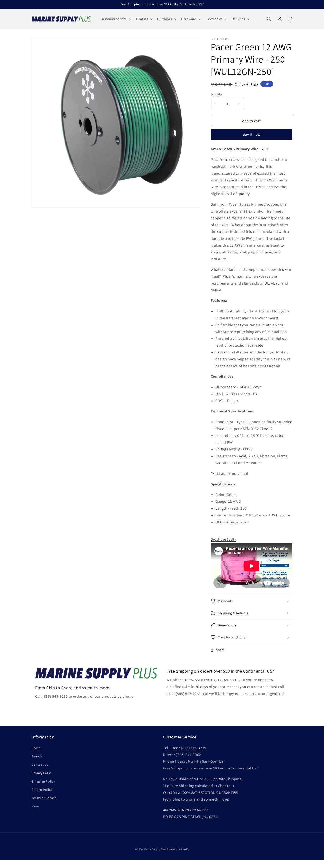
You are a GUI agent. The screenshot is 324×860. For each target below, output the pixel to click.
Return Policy (42, 790)
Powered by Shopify (178, 849)
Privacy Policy (42, 773)
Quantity (216, 94)
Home (36, 748)
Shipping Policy (43, 781)
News (36, 806)
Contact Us (40, 764)
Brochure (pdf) (223, 539)
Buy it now (252, 134)
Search (37, 756)
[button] (115, 19)
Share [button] (220, 650)
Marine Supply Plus (155, 849)
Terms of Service (44, 798)
